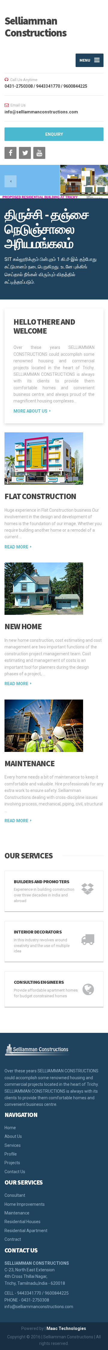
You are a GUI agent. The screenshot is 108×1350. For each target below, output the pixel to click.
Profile (10, 1154)
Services (12, 1145)
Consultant (14, 1195)
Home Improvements (24, 1204)
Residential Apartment (25, 1230)
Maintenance (29, 763)
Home (10, 1127)
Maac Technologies (66, 1328)
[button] (10, 181)
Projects (12, 1162)
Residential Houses (22, 1221)
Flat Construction (40, 496)
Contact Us (14, 1171)
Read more (16, 547)
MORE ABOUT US (30, 411)
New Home (22, 626)
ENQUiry (54, 134)
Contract (12, 1239)
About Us (13, 1136)
